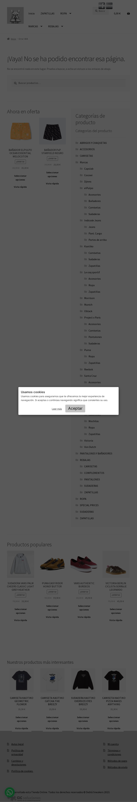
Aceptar (75, 408)
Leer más (57, 408)
